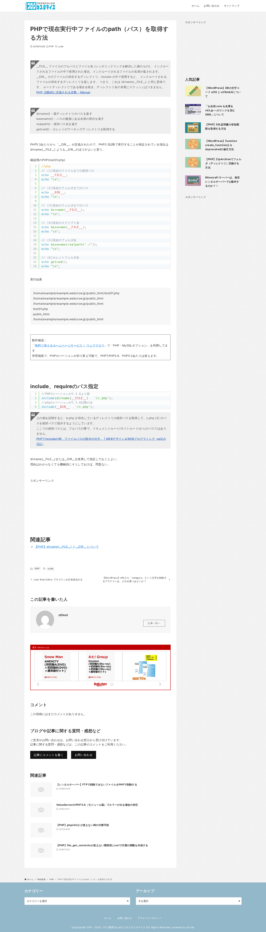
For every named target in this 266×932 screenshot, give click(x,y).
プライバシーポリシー (150, 918)
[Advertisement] (57, 506)
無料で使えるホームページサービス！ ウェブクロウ (69, 345)
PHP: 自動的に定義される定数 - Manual (63, 92)
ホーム (107, 918)
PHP (51, 46)
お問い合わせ (83, 755)
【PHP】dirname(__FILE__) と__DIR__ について (67, 546)
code (60, 46)
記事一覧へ (154, 623)
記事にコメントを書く (49, 755)
